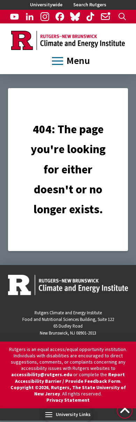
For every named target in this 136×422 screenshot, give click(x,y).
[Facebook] (60, 16)
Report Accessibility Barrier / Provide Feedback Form (70, 378)
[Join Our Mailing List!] (105, 16)
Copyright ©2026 (29, 387)
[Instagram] (44, 16)
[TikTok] (90, 16)
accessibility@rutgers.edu (41, 374)
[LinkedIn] (29, 16)
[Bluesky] (75, 16)
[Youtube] (14, 16)
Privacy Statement (68, 400)
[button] (122, 16)
